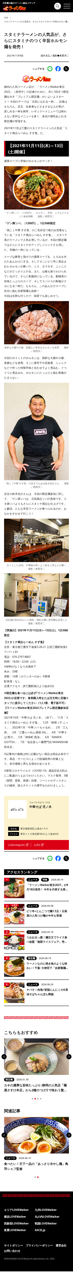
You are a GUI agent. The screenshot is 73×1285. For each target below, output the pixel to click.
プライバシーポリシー (39, 1245)
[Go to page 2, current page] (35, 1098)
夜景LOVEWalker (15, 1230)
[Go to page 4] (40, 1098)
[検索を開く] (57, 6)
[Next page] (68, 1056)
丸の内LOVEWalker (47, 1216)
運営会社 (61, 1245)
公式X (37, 844)
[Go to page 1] (32, 1098)
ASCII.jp (40, 1230)
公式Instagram (16, 844)
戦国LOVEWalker (46, 1223)
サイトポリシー (13, 1245)
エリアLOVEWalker (16, 1210)
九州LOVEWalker (46, 1210)
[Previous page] (4, 1056)
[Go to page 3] (38, 1098)
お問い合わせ (12, 1251)
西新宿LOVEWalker (16, 1223)
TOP (6, 17)
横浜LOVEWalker (15, 1216)
